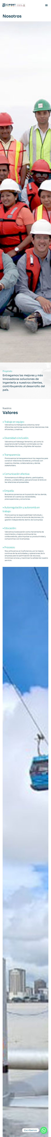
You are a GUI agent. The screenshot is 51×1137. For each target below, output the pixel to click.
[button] (46, 5)
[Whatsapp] (43, 1130)
